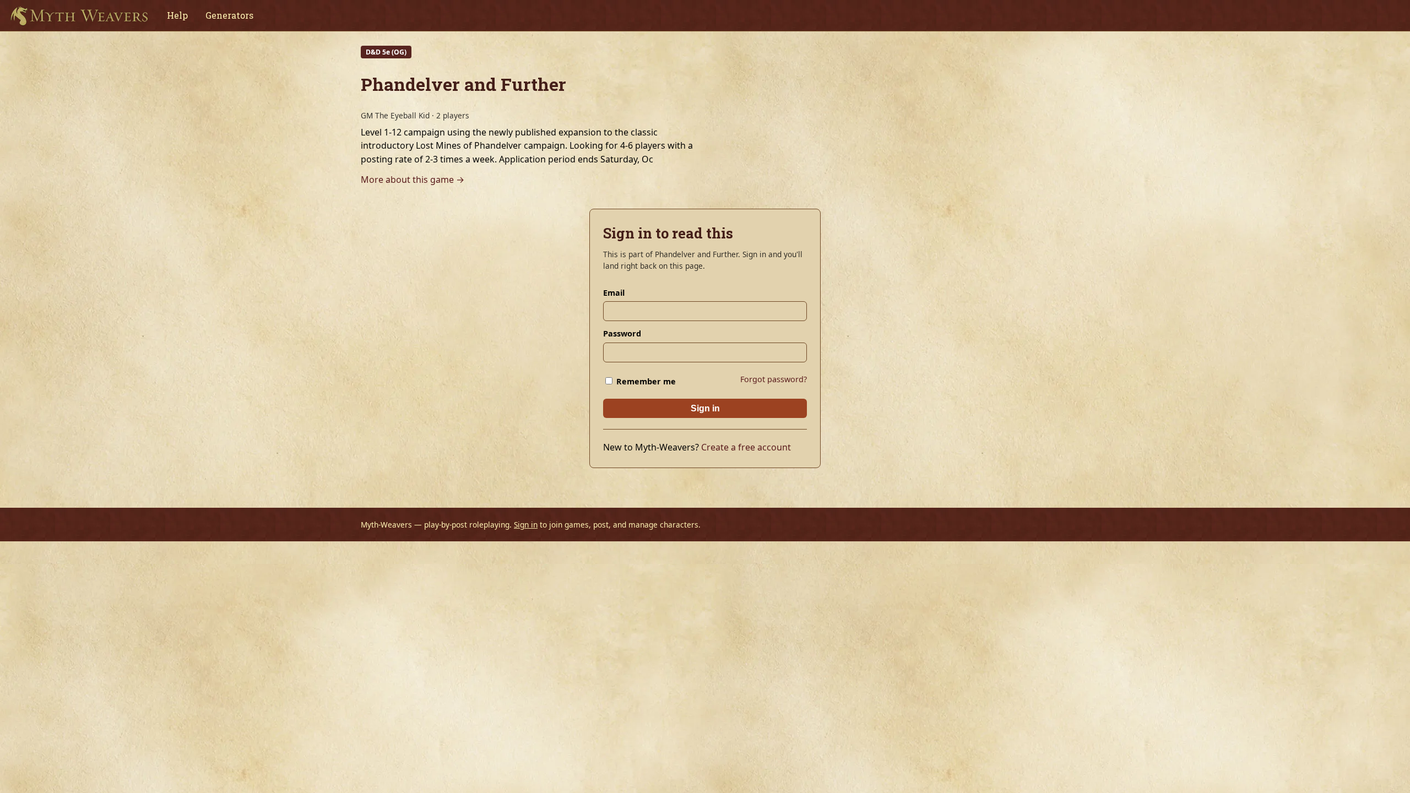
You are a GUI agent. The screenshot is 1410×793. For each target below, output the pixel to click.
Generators (229, 15)
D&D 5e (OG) (386, 52)
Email (614, 292)
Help (177, 15)
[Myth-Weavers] (79, 15)
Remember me (645, 381)
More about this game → (412, 179)
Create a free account (746, 447)
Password (622, 333)
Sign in (705, 408)
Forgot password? (773, 379)
